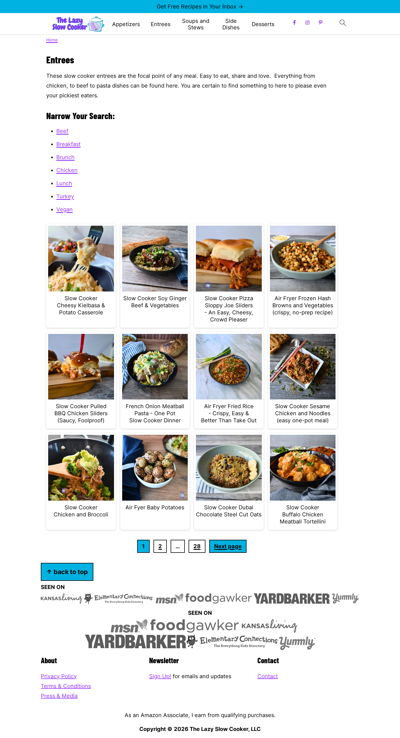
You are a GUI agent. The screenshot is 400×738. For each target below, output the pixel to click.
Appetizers (126, 24)
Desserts (263, 24)
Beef (62, 131)
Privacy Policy (59, 676)
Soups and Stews (195, 24)
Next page (228, 546)
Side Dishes (230, 24)
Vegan (64, 209)
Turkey (65, 196)
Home (52, 39)
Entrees (160, 24)
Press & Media (59, 696)
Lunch (64, 183)
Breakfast (68, 144)
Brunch (65, 157)
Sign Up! (160, 676)
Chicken (67, 170)
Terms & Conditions (66, 686)
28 (197, 546)
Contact (267, 676)
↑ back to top (67, 571)
